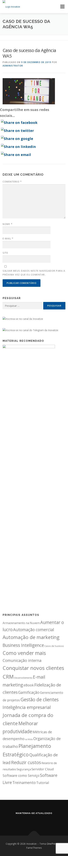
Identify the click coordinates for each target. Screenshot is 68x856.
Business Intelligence (23, 645)
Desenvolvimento (23, 677)
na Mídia (29, 739)
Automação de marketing (31, 637)
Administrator (13, 65)
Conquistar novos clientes (33, 667)
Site (5, 252)
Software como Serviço (21, 775)
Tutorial (42, 782)
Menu (62, 6)
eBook (29, 685)
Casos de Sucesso (54, 646)
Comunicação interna (22, 660)
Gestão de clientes (39, 699)
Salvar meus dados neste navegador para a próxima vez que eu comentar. (34, 272)
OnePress (52, 843)
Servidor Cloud (42, 769)
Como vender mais (24, 653)
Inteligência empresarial (27, 707)
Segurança (24, 769)
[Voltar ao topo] (34, 835)
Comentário (12, 181)
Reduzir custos (26, 762)
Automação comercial (33, 629)
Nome (7, 224)
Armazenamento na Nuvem (21, 623)
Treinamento (24, 782)
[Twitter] (29, 820)
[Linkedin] (19, 820)
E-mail (8, 238)
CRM (8, 676)
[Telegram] (48, 820)
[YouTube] (38, 820)
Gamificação (28, 692)
